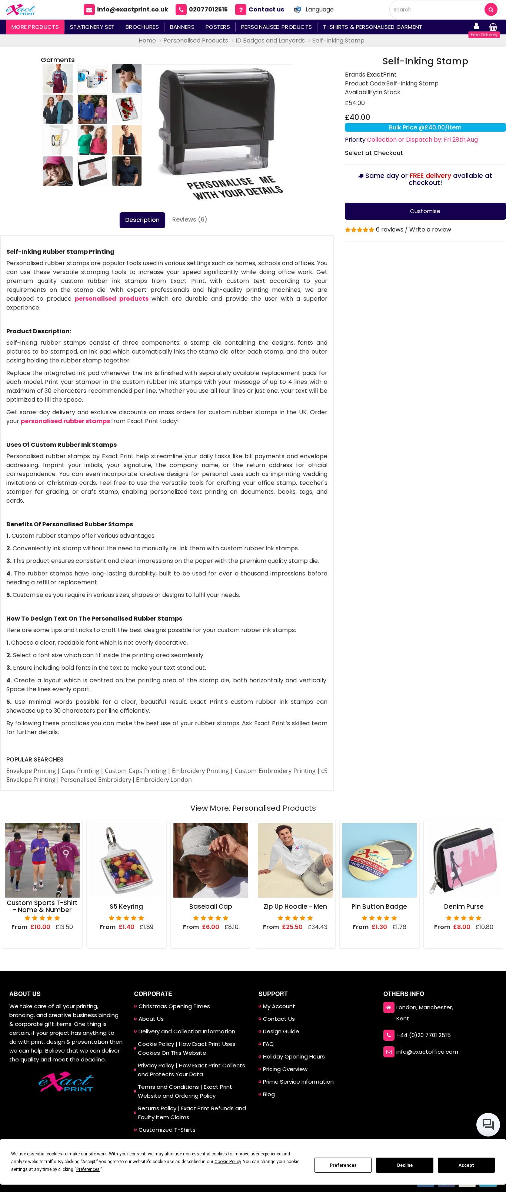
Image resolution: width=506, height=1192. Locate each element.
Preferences (343, 1165)
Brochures (142, 27)
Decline (405, 1165)
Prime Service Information (298, 1081)
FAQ (268, 1044)
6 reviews (389, 229)
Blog (269, 1094)
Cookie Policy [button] (227, 1161)
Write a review (430, 229)
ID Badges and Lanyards (270, 40)
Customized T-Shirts (167, 1130)
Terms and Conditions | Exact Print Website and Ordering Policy (185, 1091)
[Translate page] (297, 9)
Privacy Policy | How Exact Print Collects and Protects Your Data (191, 1069)
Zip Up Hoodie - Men (295, 906)
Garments (58, 59)
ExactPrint (382, 74)
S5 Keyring (126, 906)
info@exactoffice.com (427, 1052)
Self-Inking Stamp (338, 40)
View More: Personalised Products (253, 808)
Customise (425, 211)
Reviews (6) (189, 219)
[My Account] (476, 27)
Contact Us (279, 1019)
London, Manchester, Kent (424, 1012)
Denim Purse (464, 906)
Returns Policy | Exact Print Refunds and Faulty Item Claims (192, 1112)
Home (147, 40)
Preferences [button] (88, 1169)
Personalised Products (276, 27)
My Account (279, 1006)
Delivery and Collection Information (187, 1031)
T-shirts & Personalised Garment (372, 27)
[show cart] (493, 27)
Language (320, 9)
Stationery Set (92, 27)
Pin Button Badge (379, 906)
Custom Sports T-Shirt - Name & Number (42, 906)
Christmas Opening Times (174, 1006)
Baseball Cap (210, 906)
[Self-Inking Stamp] (218, 130)
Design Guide (281, 1031)
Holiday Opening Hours (294, 1056)
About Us (151, 1019)
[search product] (491, 9)
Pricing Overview (285, 1069)
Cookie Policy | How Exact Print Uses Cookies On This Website (187, 1048)
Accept (466, 1165)
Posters (218, 27)
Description (142, 220)
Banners (182, 27)
